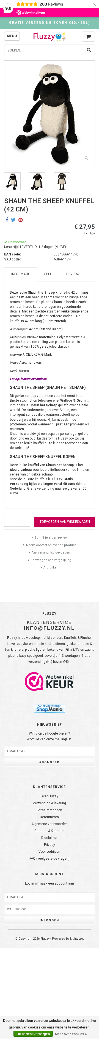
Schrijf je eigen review (51, 537)
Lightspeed (77, 938)
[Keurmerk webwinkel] (49, 681)
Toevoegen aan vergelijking (51, 560)
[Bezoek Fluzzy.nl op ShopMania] (49, 708)
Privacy (49, 845)
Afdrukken (51, 567)
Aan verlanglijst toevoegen (51, 552)
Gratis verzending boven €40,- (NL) (49, 23)
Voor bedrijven (49, 852)
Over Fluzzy (49, 796)
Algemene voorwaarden (49, 824)
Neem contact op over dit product (51, 545)
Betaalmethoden (49, 810)
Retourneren (49, 817)
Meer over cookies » (71, 1034)
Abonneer (49, 762)
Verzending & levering (49, 803)
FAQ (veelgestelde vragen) (49, 858)
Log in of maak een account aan (49, 883)
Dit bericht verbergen (33, 1034)
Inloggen (49, 920)
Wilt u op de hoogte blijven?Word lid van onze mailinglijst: (49, 736)
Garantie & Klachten (49, 831)
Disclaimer (49, 838)
